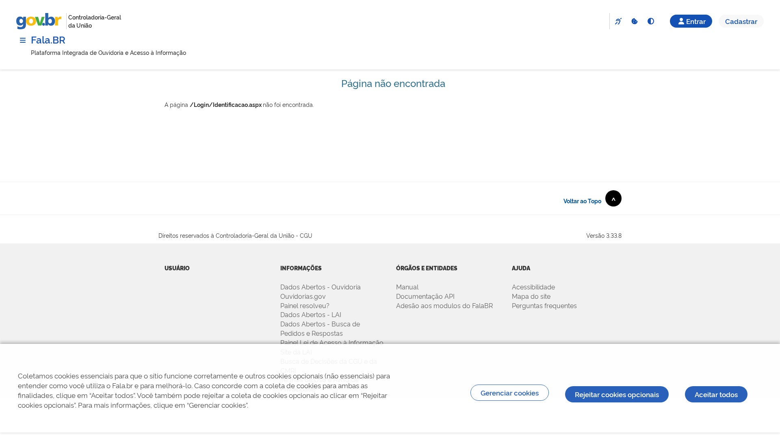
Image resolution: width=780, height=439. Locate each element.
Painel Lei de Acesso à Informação (332, 342)
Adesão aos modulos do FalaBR (444, 305)
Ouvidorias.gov (303, 295)
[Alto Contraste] (650, 21)
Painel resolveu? (304, 305)
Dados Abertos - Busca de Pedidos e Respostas (320, 328)
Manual (407, 286)
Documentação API (425, 295)
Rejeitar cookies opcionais (617, 394)
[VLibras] (617, 21)
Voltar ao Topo (589, 200)
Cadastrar (741, 21)
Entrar (696, 21)
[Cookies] (634, 21)
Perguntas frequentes (544, 305)
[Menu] (22, 40)
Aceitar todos (716, 394)
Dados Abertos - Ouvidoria (320, 286)
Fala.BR (48, 39)
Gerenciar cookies (510, 392)
